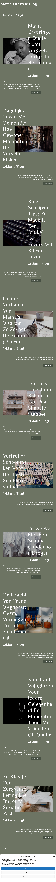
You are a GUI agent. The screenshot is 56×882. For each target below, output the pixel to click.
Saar (4, 81)
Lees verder (35, 92)
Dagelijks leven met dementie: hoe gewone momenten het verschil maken (15, 135)
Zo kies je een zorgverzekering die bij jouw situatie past (15, 795)
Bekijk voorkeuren (28, 876)
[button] (54, 856)
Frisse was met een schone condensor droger (40, 540)
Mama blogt (40, 75)
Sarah (4, 747)
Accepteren (28, 868)
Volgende (10, 849)
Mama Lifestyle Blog (19, 4)
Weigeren (28, 872)
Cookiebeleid (27, 880)
